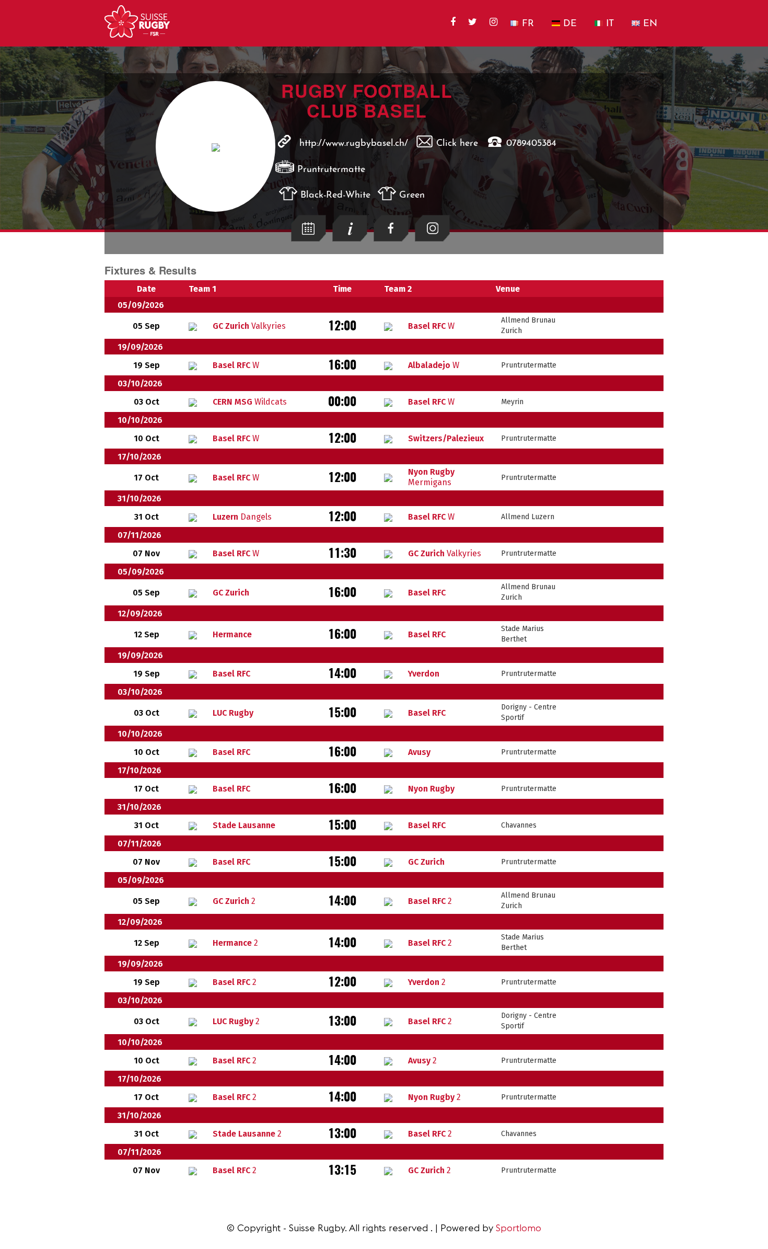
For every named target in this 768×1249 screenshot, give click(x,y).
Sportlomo (518, 1228)
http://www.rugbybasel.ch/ (353, 143)
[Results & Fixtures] (308, 239)
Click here (457, 143)
